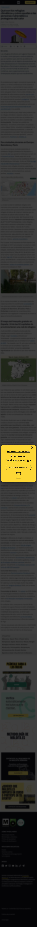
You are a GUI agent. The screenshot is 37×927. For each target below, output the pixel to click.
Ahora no (18, 478)
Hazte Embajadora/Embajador (19, 467)
